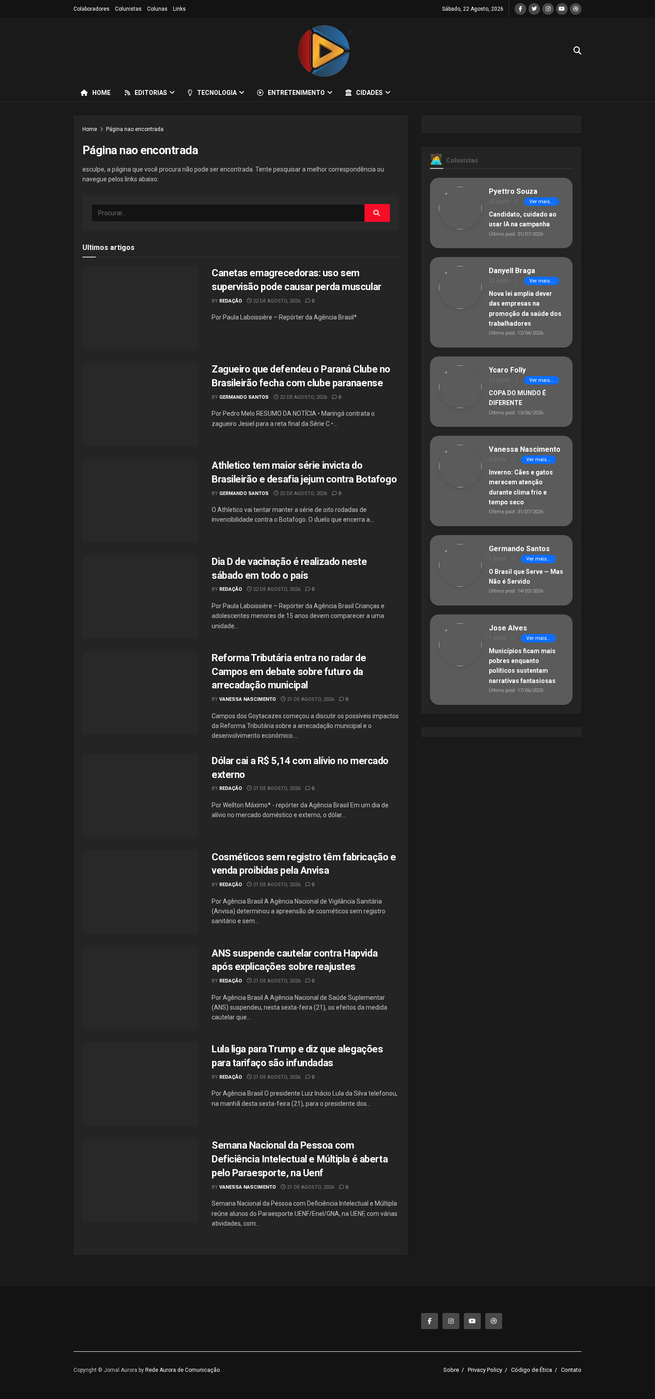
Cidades (369, 92)
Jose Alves (508, 628)
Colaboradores (92, 9)
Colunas (157, 9)
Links (179, 9)
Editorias (151, 92)
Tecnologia (217, 92)
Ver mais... (541, 202)
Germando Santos (244, 397)
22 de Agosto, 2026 (276, 301)
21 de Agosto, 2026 (310, 699)
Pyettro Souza (513, 191)
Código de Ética (531, 1369)
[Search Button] (377, 213)
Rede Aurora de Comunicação (182, 1370)
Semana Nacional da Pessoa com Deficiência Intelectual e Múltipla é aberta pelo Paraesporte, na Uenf (300, 1159)
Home (101, 92)
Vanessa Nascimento (247, 699)
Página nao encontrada (135, 129)
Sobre (451, 1369)
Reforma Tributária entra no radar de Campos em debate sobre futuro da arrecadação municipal (289, 671)
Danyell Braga (512, 270)
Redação (230, 301)
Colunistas (128, 9)
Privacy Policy (485, 1369)
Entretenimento (296, 92)
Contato (571, 1369)
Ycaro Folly (507, 370)
